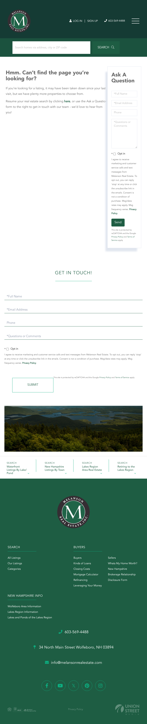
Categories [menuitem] (14, 569)
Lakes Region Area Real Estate (92, 469)
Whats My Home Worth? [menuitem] (122, 563)
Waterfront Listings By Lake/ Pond (17, 469)
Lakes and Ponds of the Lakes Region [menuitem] (30, 617)
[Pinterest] (87, 685)
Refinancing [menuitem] (80, 580)
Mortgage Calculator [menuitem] (86, 574)
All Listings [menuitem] (14, 558)
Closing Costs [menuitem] (82, 569)
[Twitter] (73, 685)
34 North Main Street (76, 647)
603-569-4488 (116, 21)
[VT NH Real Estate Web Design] (127, 709)
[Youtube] (60, 685)
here (67, 101)
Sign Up (92, 21)
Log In (77, 21)
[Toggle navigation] (135, 21)
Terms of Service (122, 378)
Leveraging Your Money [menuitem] (88, 585)
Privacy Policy (117, 237)
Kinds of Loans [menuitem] (82, 563)
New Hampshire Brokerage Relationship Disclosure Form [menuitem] (122, 575)
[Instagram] (100, 685)
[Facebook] (47, 685)
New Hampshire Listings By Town (55, 469)
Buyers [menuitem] (78, 558)
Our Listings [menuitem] (15, 563)
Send (118, 222)
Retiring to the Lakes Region (126, 469)
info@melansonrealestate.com (76, 663)
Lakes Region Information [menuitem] (23, 612)
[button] (106, 47)
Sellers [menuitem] (112, 558)
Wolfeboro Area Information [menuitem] (24, 606)
